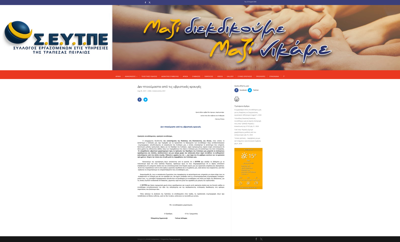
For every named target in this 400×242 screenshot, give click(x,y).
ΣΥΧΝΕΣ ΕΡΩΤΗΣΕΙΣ (245, 76)
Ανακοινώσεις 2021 (159, 91)
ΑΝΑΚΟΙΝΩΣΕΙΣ (130, 76)
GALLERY (230, 76)
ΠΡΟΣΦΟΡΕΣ (260, 76)
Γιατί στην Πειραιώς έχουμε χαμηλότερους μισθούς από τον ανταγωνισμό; (245, 132)
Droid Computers (152, 239)
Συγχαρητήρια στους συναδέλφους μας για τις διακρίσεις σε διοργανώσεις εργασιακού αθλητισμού (247, 112)
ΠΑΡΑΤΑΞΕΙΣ (208, 76)
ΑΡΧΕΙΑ (185, 76)
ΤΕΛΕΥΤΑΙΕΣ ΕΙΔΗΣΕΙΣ (149, 76)
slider (150, 91)
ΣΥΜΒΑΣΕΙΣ (196, 76)
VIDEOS (220, 76)
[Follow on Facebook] (145, 2)
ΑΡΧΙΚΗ (118, 76)
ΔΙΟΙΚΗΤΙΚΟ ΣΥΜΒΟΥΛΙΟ (170, 76)
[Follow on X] (149, 2)
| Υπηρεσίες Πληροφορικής (169, 239)
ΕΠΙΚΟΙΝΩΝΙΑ (274, 76)
